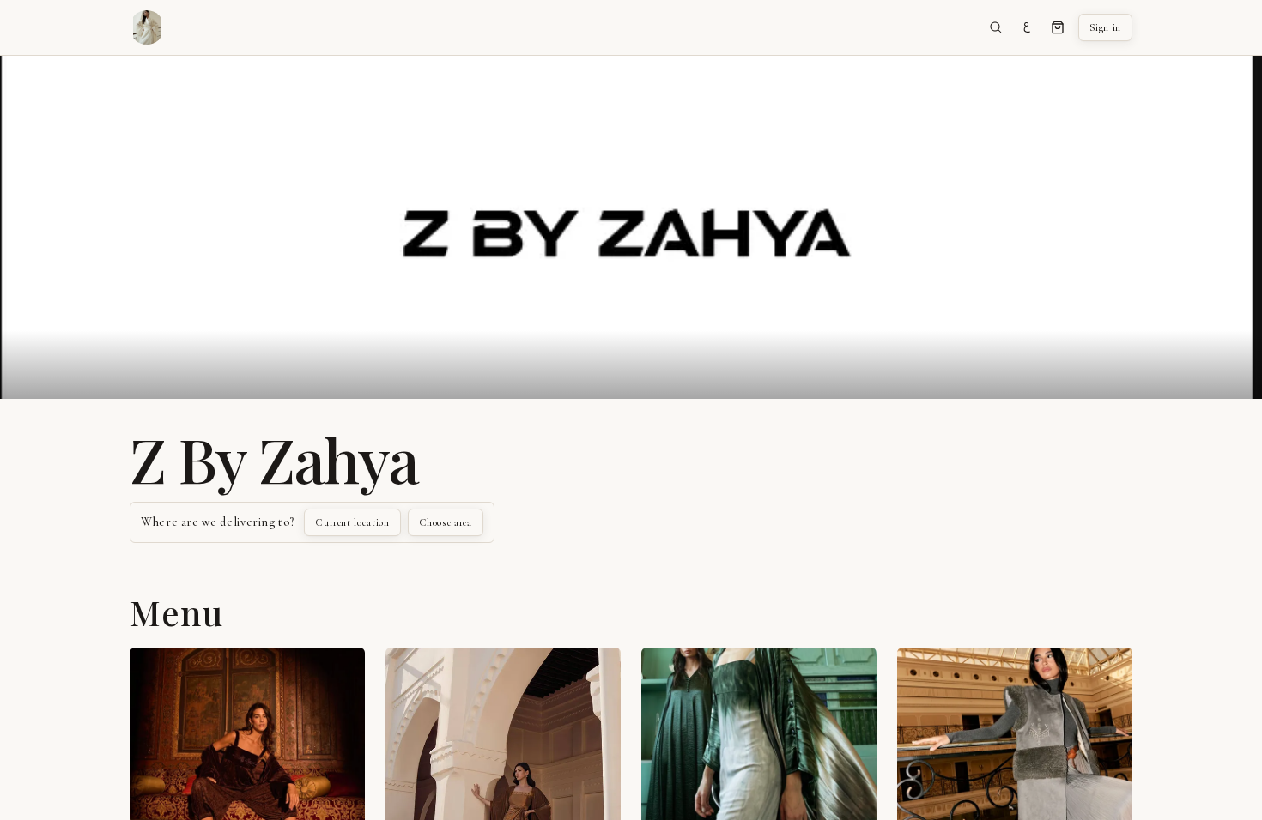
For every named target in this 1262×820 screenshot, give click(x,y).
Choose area (445, 522)
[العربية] (1027, 27)
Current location (352, 522)
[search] (996, 27)
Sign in (1105, 27)
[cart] (1057, 27)
